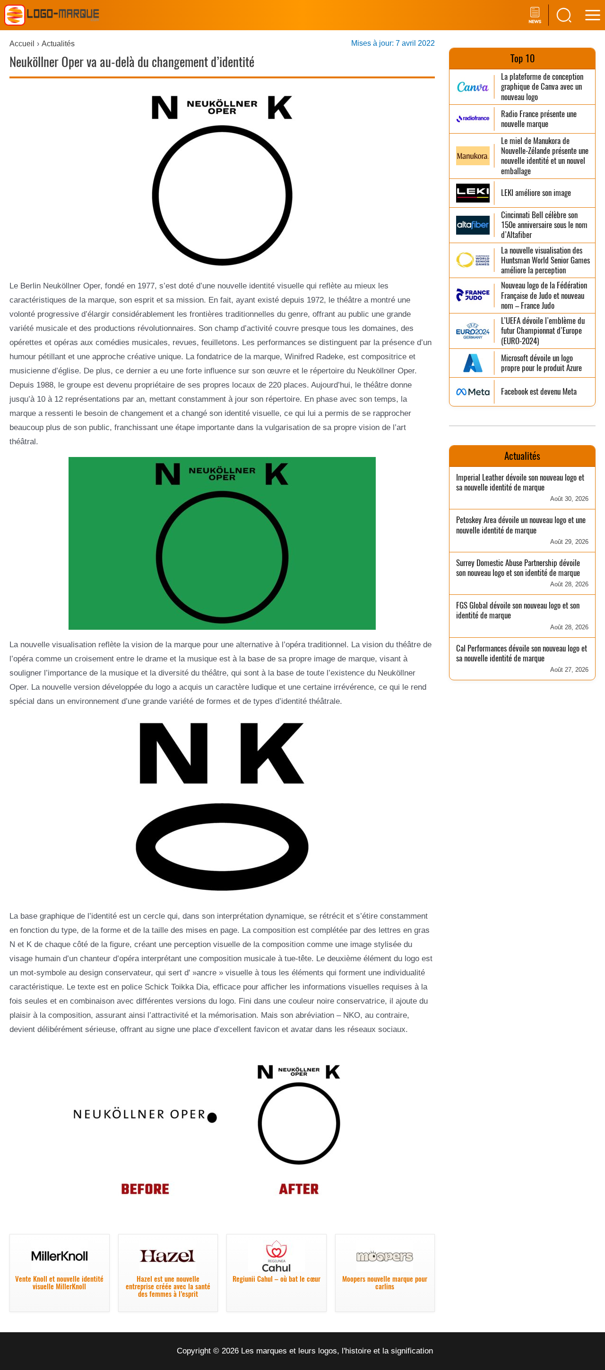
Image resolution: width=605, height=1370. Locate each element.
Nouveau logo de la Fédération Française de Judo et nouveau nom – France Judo (544, 295)
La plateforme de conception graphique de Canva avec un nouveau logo (542, 87)
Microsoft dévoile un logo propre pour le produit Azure (541, 363)
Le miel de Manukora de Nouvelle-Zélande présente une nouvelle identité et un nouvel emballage (544, 156)
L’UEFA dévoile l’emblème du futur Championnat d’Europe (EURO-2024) (543, 331)
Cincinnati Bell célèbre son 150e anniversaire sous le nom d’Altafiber (544, 225)
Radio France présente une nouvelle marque (539, 119)
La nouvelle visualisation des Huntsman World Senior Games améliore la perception (545, 260)
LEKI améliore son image (536, 193)
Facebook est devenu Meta (539, 392)
